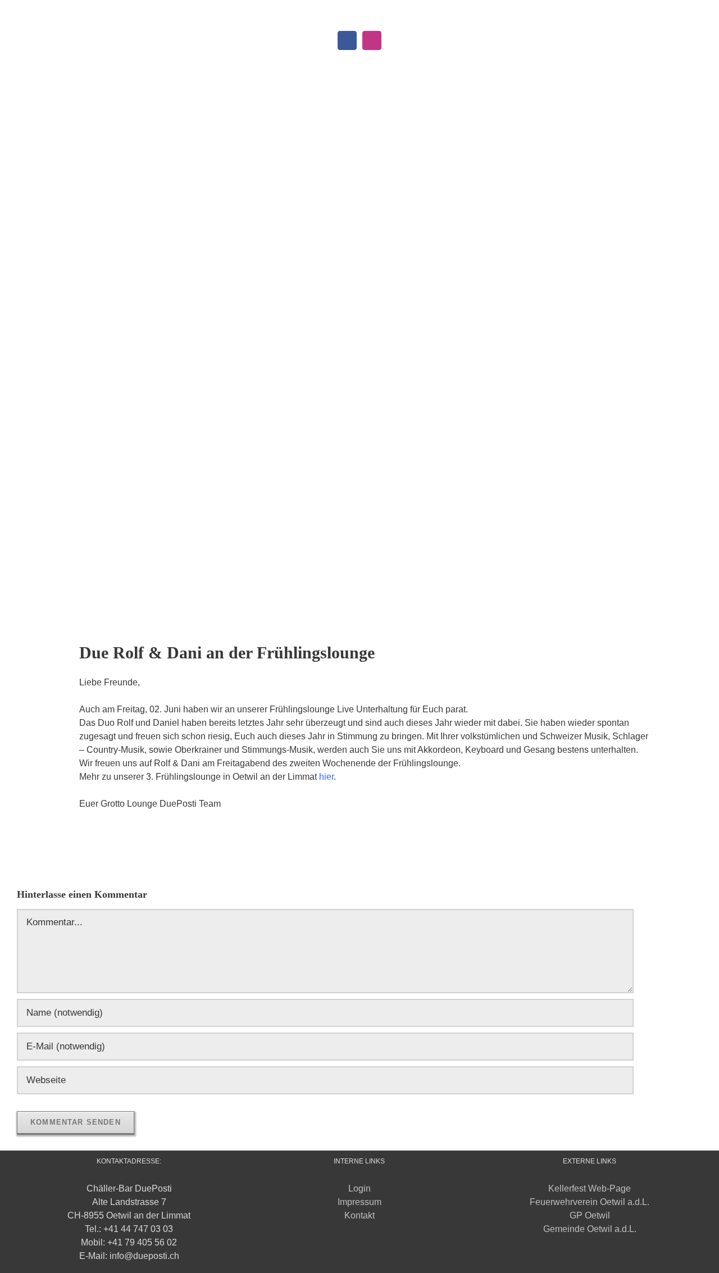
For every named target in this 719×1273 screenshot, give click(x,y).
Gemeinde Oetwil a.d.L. (589, 1229)
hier (326, 776)
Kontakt (359, 1215)
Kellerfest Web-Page (589, 1188)
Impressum (359, 1202)
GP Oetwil (590, 1215)
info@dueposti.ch (409, 12)
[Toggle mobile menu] (697, 78)
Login (359, 1188)
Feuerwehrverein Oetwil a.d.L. (589, 1202)
